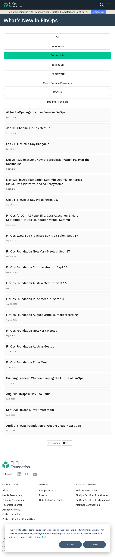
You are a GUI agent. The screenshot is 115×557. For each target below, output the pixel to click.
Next (66, 443)
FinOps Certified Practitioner (92, 495)
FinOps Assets (47, 490)
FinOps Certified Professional (93, 500)
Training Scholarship (13, 500)
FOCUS (57, 92)
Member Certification (88, 504)
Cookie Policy (41, 537)
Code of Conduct (12, 514)
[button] (109, 5)
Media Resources (12, 495)
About (5, 490)
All (57, 37)
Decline (94, 544)
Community (57, 55)
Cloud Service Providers (57, 83)
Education (57, 64)
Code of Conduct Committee (18, 519)
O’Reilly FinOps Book (51, 500)
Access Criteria (11, 509)
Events (43, 495)
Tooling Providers (57, 101)
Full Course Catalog (87, 490)
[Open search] (101, 5)
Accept (70, 544)
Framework (57, 74)
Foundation (58, 46)
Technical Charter (12, 504)
